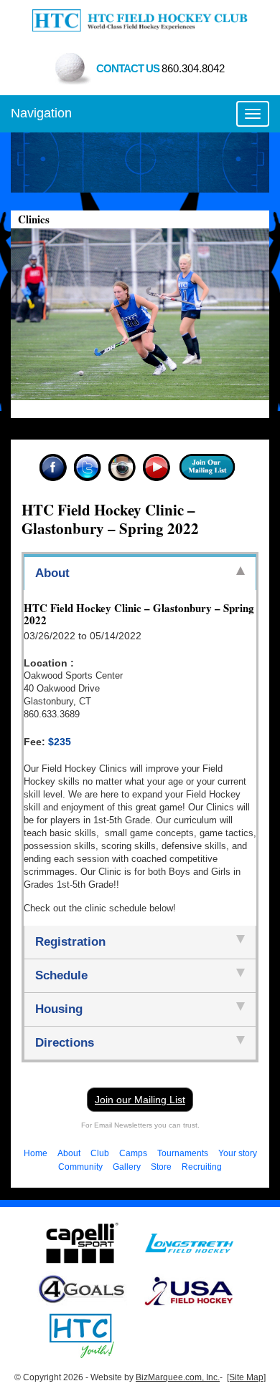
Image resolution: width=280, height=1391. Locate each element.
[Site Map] (246, 1377)
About (68, 1153)
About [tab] (52, 573)
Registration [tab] (70, 942)
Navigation (41, 113)
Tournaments (182, 1153)
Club (99, 1153)
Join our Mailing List (140, 1099)
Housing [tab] (59, 1009)
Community (80, 1167)
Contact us (160, 68)
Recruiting (202, 1167)
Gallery (127, 1167)
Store (161, 1167)
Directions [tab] (64, 1043)
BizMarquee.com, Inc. (178, 1377)
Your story (237, 1153)
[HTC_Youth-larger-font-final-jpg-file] (82, 1335)
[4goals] (82, 1289)
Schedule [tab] (61, 975)
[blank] (189, 1243)
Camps (133, 1153)
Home (35, 1153)
